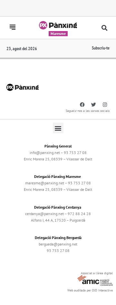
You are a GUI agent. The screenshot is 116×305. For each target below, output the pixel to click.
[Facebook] (82, 104)
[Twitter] (93, 104)
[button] (104, 27)
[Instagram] (105, 104)
